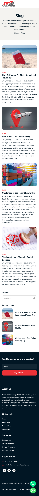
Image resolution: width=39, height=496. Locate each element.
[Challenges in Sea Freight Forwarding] (19, 174)
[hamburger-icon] (36, 4)
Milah (18, 81)
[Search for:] (19, 298)
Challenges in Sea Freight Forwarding (18, 193)
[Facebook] (4, 470)
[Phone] (33, 484)
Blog (4, 72)
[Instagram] (13, 470)
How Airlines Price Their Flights (16, 137)
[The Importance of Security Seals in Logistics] (19, 239)
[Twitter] (9, 470)
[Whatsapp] (33, 490)
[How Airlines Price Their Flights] (19, 118)
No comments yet (28, 196)
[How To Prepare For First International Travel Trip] (19, 57)
